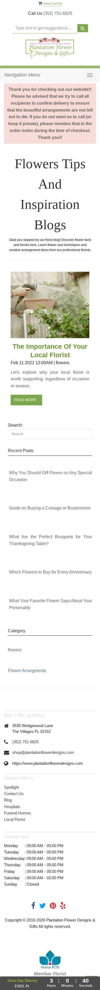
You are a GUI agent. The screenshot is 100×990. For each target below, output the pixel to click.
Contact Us (14, 793)
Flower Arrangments (27, 670)
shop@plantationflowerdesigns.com (43, 752)
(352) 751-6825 (57, 13)
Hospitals (12, 806)
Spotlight (11, 787)
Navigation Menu (22, 75)
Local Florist (14, 819)
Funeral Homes (17, 813)
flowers (15, 650)
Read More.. (26, 400)
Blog (8, 800)
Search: (15, 425)
